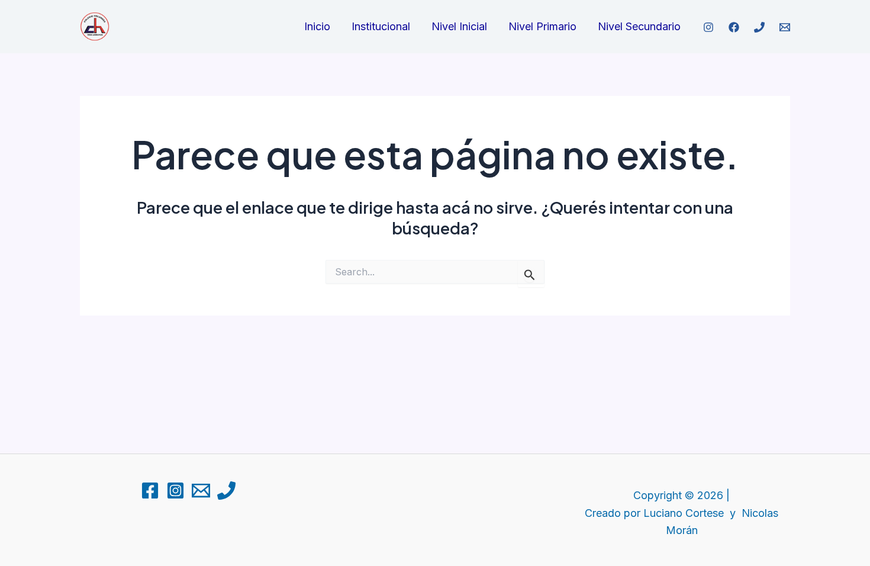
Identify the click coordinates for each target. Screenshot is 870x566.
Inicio (317, 26)
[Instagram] (175, 490)
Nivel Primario (542, 26)
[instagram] (708, 27)
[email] (784, 27)
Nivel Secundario (639, 26)
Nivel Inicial (459, 26)
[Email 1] (201, 490)
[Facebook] (734, 27)
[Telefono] (759, 27)
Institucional (381, 26)
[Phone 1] (226, 490)
